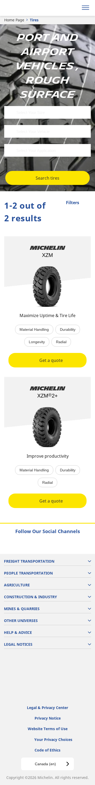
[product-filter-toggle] (87, 203)
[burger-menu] (85, 8)
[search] (73, 8)
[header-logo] (25, 8)
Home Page (14, 19)
